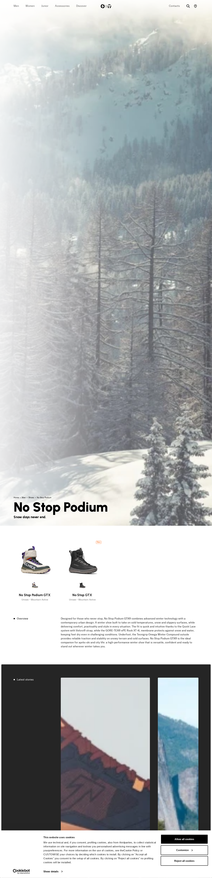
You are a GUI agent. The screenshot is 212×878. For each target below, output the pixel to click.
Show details (50, 871)
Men (24, 498)
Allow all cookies (184, 839)
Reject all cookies (184, 860)
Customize (182, 850)
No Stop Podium (44, 498)
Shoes (31, 498)
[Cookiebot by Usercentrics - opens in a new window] (21, 871)
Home (16, 498)
